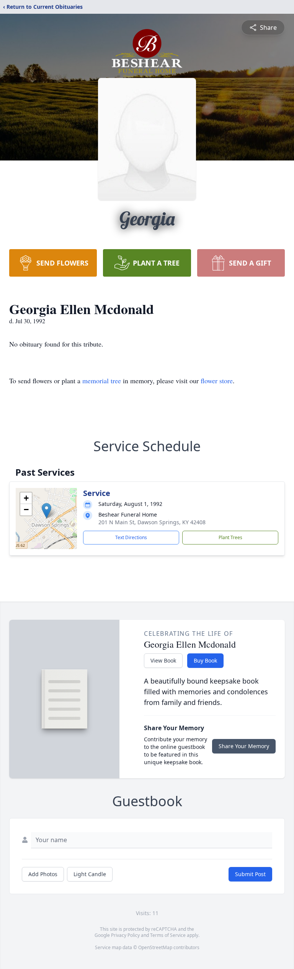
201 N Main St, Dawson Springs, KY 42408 (152, 522)
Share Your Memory (244, 746)
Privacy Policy (125, 935)
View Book (163, 660)
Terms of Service (168, 935)
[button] (46, 511)
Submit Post (250, 874)
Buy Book (205, 660)
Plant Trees (230, 537)
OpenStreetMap (155, 947)
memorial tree (101, 380)
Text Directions (131, 537)
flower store (217, 380)
